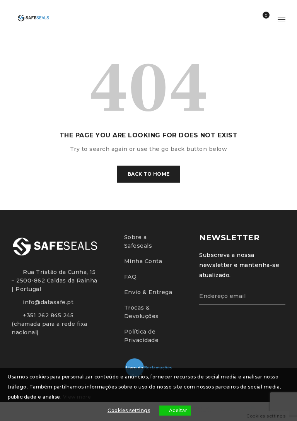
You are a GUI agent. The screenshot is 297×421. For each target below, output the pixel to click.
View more (77, 397)
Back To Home (149, 174)
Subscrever (275, 295)
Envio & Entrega (148, 292)
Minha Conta (143, 261)
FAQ (130, 276)
